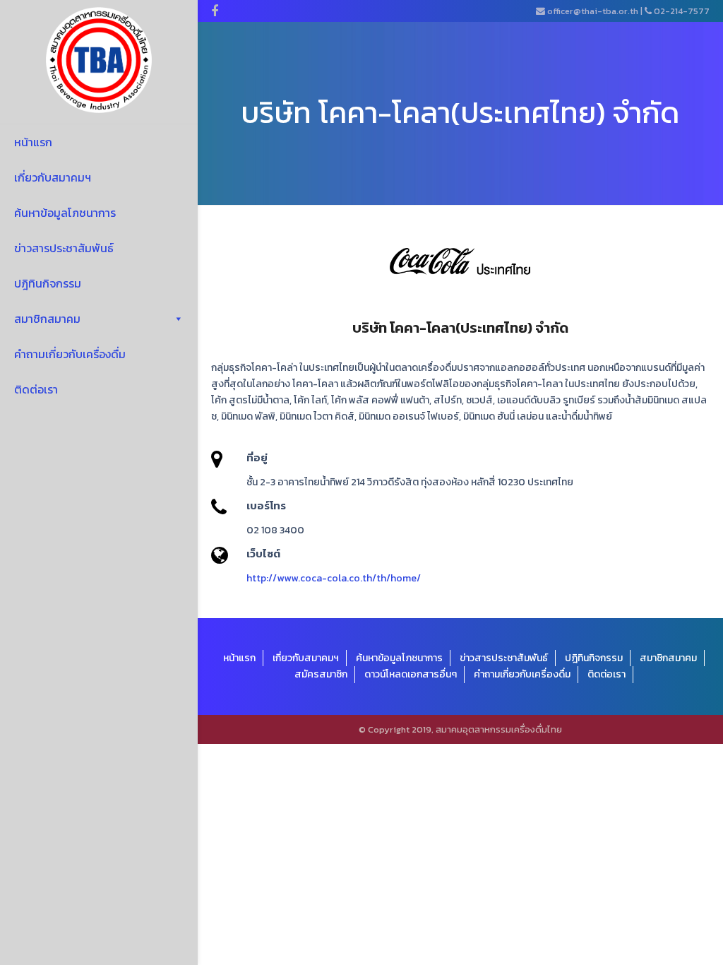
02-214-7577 (682, 11)
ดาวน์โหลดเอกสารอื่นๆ (410, 674)
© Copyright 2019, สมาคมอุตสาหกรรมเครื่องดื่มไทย (460, 729)
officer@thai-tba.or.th (592, 11)
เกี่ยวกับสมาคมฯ (52, 177)
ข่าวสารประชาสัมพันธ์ (64, 247)
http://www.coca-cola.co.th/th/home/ (333, 578)
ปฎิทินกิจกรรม (47, 283)
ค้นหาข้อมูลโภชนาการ (65, 212)
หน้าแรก (33, 142)
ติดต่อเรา (36, 389)
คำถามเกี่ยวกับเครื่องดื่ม (70, 353)
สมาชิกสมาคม (47, 318)
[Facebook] (214, 11)
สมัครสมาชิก (320, 674)
